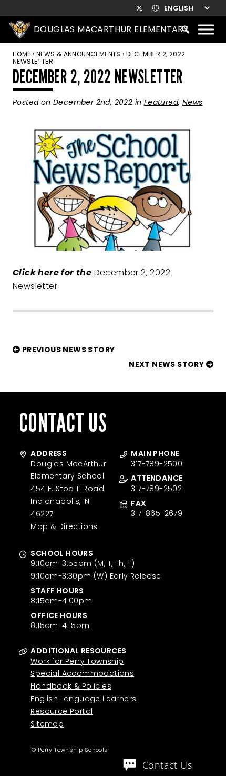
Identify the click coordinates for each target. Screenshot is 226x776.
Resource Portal (61, 711)
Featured (161, 102)
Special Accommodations (82, 673)
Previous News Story (67, 349)
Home (22, 53)
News (192, 102)
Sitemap (47, 724)
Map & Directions (63, 526)
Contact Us (167, 765)
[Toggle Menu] (206, 29)
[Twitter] (139, 8)
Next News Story (167, 364)
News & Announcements (78, 53)
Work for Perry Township (77, 661)
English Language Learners (83, 698)
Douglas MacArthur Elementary (111, 29)
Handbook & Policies (70, 686)
